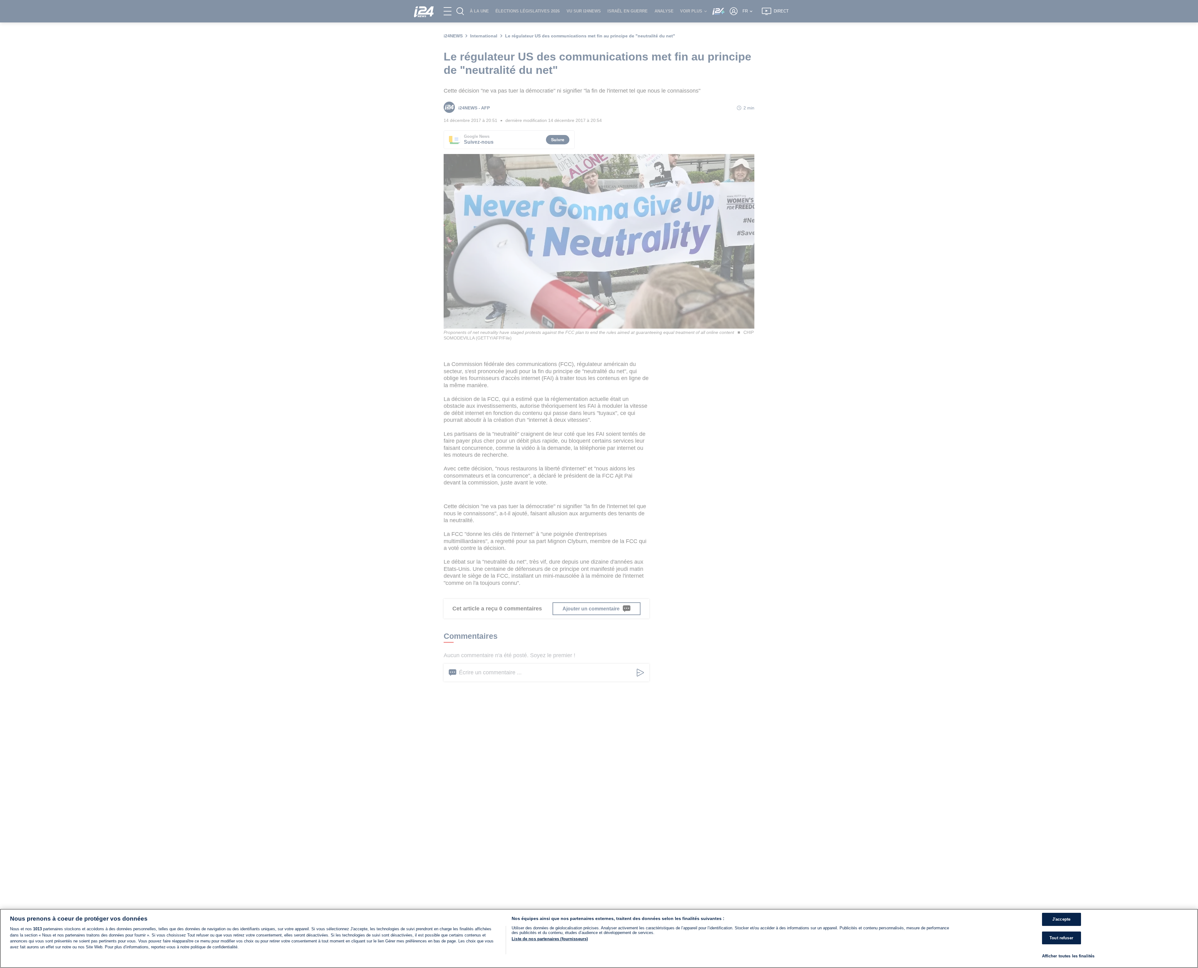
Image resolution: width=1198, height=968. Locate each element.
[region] (599, 938)
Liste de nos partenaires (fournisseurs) (550, 939)
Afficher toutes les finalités (1068, 956)
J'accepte (1061, 919)
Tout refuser (1061, 938)
